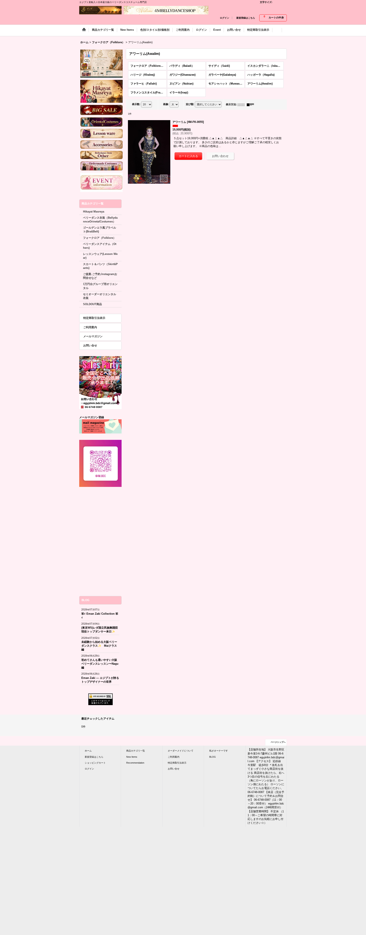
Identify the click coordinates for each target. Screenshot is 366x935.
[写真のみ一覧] (242, 104)
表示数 (136, 104)
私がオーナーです (218, 750)
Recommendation (135, 762)
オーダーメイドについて (180, 750)
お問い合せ (90, 345)
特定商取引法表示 (94, 318)
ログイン (224, 18)
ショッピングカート (95, 762)
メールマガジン (93, 336)
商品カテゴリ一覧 (135, 750)
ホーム (88, 750)
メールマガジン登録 (91, 417)
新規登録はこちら (245, 18)
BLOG (212, 757)
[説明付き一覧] (251, 104)
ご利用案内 (90, 327)
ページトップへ (278, 742)
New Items (131, 757)
